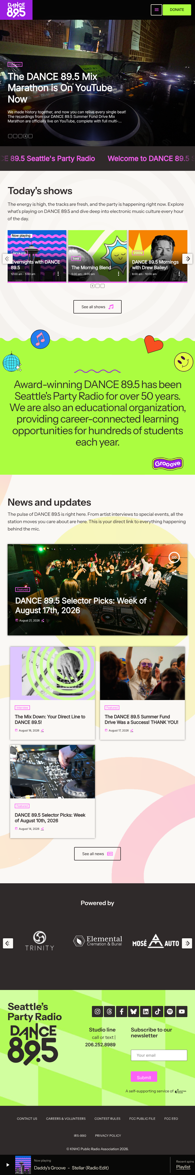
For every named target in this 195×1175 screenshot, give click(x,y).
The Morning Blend (91, 267)
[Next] (187, 259)
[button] (10, 136)
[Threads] (109, 1011)
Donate (177, 10)
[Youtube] (181, 1011)
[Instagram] (97, 1011)
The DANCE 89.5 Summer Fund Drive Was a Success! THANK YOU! (141, 719)
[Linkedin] (145, 1011)
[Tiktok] (157, 1011)
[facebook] (121, 1011)
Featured (28, 75)
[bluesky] (133, 1011)
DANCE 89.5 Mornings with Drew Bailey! (155, 265)
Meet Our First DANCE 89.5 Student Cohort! (79, 93)
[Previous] (7, 259)
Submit (144, 1077)
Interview (22, 707)
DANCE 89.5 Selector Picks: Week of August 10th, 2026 (50, 818)
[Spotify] (169, 1011)
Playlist (183, 1167)
